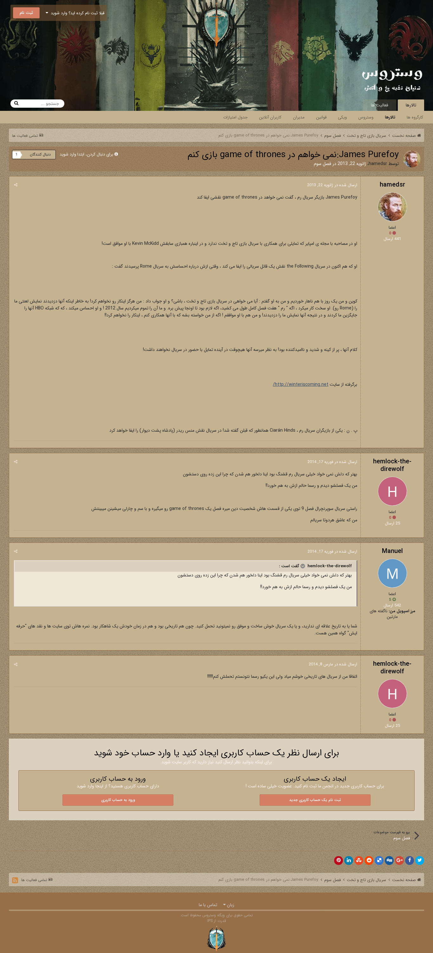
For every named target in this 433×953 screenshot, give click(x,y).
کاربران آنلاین (270, 117)
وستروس (365, 117)
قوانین (321, 117)
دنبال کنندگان (40, 154)
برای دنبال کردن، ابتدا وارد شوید (86, 154)
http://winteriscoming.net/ (300, 384)
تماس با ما (208, 904)
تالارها (411, 105)
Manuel (392, 551)
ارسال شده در (332, 185)
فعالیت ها (379, 105)
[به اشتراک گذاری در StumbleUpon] (358, 860)
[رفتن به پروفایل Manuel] (392, 573)
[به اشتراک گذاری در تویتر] (419, 860)
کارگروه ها (415, 117)
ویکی (342, 117)
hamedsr (378, 163)
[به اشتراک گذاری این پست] (15, 185)
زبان (230, 904)
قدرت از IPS (216, 921)
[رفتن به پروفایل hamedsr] (411, 159)
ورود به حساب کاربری (118, 800)
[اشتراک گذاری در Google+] (399, 860)
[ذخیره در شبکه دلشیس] (379, 860)
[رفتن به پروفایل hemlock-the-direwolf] (392, 491)
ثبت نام (26, 13)
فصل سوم (322, 163)
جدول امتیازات (235, 117)
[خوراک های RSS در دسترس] (15, 880)
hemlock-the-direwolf (392, 465)
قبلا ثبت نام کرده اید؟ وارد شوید (76, 13)
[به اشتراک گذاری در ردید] (369, 860)
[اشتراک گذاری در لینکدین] (348, 860)
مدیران (299, 117)
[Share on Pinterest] (338, 860)
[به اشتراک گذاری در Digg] (389, 860)
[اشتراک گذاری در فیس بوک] (409, 860)
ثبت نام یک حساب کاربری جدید (315, 800)
